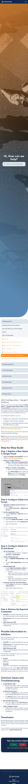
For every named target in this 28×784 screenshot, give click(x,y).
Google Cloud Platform (15, 458)
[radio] (14, 744)
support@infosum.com (14, 781)
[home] (6, 2)
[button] (26, 2)
